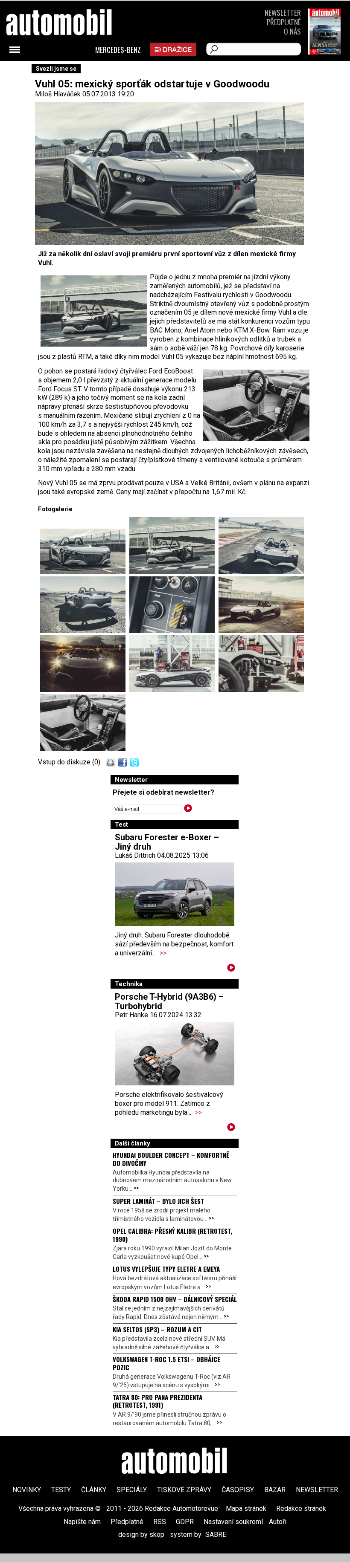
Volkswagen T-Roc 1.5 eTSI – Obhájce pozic (166, 1362)
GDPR (185, 1522)
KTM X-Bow (251, 330)
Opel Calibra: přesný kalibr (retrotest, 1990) (172, 1234)
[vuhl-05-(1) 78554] (84, 571)
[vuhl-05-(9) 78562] (261, 690)
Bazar (275, 1490)
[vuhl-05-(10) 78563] (82, 749)
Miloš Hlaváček (58, 94)
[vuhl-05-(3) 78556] (261, 571)
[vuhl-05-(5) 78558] (174, 631)
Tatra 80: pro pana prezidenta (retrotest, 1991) (157, 1400)
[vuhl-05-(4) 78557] (84, 631)
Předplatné (284, 22)
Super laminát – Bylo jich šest (158, 1201)
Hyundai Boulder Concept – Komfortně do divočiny (171, 1158)
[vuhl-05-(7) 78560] (84, 690)
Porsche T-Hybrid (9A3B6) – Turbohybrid (169, 1001)
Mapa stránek (246, 1508)
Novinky (26, 1490)
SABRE (215, 1534)
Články (93, 1490)
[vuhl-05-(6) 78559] (261, 631)
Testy (61, 1490)
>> (163, 953)
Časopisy (238, 1490)
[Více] (231, 969)
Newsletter (283, 12)
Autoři (277, 1522)
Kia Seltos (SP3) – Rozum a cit (157, 1329)
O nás (292, 31)
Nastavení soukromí (233, 1522)
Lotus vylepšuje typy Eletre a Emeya (166, 1268)
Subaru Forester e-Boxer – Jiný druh (167, 842)
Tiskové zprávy (184, 1490)
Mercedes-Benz (118, 50)
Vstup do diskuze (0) (69, 762)
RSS (159, 1522)
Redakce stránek (301, 1508)
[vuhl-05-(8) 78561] (174, 690)
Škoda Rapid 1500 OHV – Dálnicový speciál (175, 1299)
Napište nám (82, 1522)
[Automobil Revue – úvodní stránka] (175, 1461)
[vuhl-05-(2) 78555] (174, 571)
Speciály (132, 1490)
